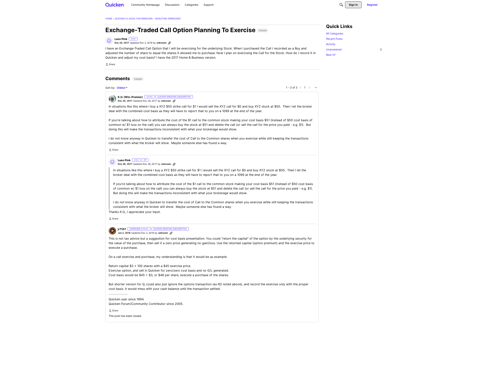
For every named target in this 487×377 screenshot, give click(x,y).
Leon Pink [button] (121, 39)
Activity (330, 44)
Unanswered (354, 49)
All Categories (334, 33)
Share (110, 65)
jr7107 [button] (122, 229)
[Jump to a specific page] (315, 87)
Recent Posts (334, 38)
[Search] (341, 4)
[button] (109, 41)
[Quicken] (114, 5)
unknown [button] (161, 42)
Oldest (121, 88)
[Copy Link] (169, 43)
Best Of (330, 54)
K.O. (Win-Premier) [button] (130, 97)
